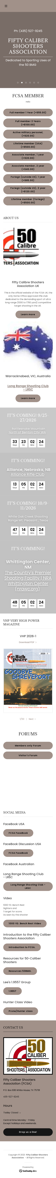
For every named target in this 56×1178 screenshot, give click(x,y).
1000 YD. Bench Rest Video (25, 923)
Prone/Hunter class (21, 1011)
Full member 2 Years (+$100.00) (28, 123)
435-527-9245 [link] (11, 1096)
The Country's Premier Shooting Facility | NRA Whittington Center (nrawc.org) (28, 581)
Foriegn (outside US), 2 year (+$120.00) (28, 190)
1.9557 (12, 991)
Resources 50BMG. (20, 971)
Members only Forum (28, 745)
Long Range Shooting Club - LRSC (28, 886)
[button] (9, 6)
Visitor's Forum (28, 755)
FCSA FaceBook (18, 833)
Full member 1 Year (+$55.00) (28, 112)
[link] (28, 642)
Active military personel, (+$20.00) (28, 134)
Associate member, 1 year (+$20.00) (28, 156)
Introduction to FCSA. (22, 947)
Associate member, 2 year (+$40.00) (28, 167)
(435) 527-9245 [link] (30, 31)
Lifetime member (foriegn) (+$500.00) (28, 201)
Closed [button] (14, 1112)
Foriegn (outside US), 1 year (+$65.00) (28, 178)
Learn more (28, 314)
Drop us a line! (28, 1132)
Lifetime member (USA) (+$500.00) (28, 145)
